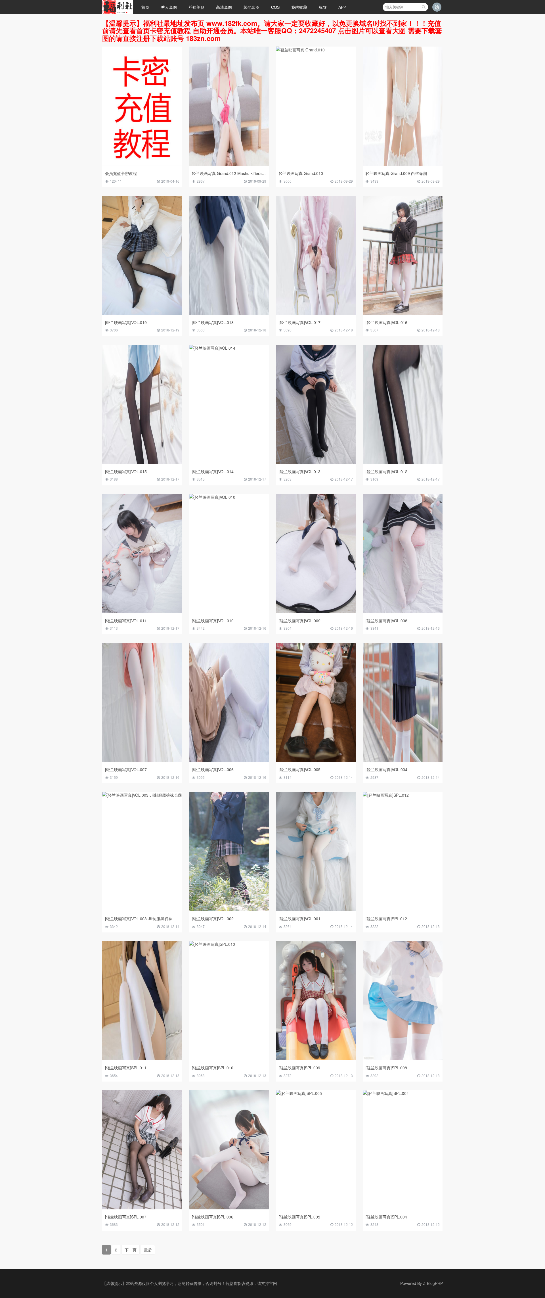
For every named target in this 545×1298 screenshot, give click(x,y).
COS (275, 7)
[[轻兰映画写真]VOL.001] (316, 909)
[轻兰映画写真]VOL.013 (299, 471)
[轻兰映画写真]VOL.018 (213, 322)
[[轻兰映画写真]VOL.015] (142, 462)
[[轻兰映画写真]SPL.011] (142, 1058)
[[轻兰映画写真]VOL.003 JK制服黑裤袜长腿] (142, 797)
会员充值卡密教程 (121, 173)
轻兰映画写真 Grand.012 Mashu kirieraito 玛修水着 (237, 173)
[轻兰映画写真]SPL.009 (299, 1067)
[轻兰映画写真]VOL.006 (213, 769)
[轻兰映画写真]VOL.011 (126, 620)
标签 (323, 7)
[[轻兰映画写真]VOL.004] (403, 760)
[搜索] (423, 7)
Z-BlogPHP (433, 1283)
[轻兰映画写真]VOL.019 (126, 322)
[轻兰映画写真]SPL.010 (212, 1067)
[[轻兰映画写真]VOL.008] (403, 611)
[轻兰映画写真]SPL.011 (125, 1067)
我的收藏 (299, 7)
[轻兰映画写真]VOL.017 (299, 322)
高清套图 (224, 7)
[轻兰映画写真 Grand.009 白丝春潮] (403, 164)
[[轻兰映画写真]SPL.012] (386, 797)
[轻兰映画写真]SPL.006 (212, 1217)
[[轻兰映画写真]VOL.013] (316, 462)
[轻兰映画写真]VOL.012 (386, 471)
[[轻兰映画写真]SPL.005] (299, 1094)
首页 (145, 7)
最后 (148, 1250)
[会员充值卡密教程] (142, 164)
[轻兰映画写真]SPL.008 (386, 1067)
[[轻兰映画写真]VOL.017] (316, 313)
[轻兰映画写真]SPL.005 (299, 1217)
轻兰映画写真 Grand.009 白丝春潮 (396, 173)
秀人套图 (169, 7)
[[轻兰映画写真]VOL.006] (229, 760)
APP (342, 7)
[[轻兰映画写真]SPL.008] (403, 1058)
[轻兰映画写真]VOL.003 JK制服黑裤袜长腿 (142, 918)
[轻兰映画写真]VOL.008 (386, 620)
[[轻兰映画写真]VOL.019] (142, 313)
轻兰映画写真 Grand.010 (301, 173)
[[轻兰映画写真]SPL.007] (142, 1208)
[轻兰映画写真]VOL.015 (126, 471)
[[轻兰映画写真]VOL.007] (142, 760)
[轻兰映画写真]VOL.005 (299, 769)
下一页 (131, 1250)
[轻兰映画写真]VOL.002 (213, 918)
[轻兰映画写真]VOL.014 (213, 471)
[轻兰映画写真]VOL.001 (299, 918)
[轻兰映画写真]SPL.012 (386, 918)
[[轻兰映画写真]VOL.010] (212, 498)
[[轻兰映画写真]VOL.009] (316, 611)
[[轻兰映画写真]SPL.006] (229, 1208)
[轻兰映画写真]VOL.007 (126, 769)
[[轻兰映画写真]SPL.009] (316, 1058)
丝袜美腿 (196, 7)
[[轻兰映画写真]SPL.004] (386, 1094)
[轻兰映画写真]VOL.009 (299, 620)
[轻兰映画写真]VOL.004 (386, 769)
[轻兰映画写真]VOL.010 (213, 620)
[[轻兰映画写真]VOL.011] (142, 611)
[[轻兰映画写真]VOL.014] (212, 349)
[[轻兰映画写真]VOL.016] (403, 313)
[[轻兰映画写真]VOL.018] (229, 313)
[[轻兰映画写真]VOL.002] (229, 909)
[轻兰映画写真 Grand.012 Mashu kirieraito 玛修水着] (229, 164)
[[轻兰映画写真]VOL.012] (403, 462)
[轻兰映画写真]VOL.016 (386, 322)
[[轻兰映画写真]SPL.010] (212, 946)
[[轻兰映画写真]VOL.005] (316, 760)
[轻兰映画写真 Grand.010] (300, 51)
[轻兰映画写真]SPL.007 (125, 1217)
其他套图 (251, 7)
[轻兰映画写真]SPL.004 (386, 1217)
